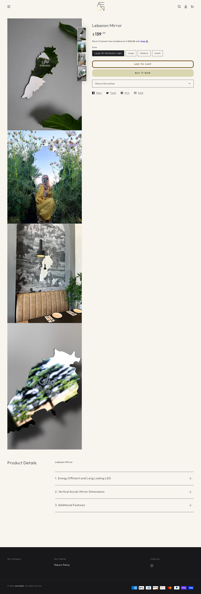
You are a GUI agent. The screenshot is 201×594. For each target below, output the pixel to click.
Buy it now (143, 73)
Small (158, 53)
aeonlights (19, 586)
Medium (144, 53)
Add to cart (143, 64)
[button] (179, 6)
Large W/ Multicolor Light (108, 53)
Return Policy (62, 565)
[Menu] (9, 6)
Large (131, 53)
